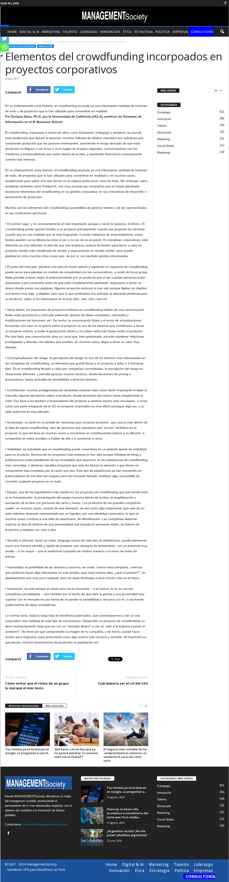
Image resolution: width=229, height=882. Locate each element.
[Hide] (2, 56)
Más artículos (54, 705)
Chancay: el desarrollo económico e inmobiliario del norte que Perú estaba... (127, 813)
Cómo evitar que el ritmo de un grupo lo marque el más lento (37, 685)
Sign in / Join (9, 3)
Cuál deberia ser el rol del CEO (123, 683)
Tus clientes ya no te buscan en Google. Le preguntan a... (126, 790)
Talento (70, 32)
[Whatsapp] (4, 47)
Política (162, 32)
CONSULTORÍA (202, 32)
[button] (222, 32)
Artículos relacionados (24, 705)
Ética (127, 32)
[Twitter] (4, 38)
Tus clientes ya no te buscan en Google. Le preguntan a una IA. (27, 751)
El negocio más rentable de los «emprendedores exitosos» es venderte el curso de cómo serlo (125, 755)
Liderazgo (89, 32)
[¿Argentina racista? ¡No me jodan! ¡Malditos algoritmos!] (92, 837)
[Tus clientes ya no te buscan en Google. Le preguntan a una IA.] (27, 729)
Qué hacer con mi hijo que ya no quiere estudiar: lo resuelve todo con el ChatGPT (76, 753)
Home (12, 32)
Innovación (110, 32)
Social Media (165, 146)
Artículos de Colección (20, 46)
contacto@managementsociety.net (45, 824)
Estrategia (143, 32)
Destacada (164, 132)
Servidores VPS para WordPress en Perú (36, 869)
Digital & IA (29, 32)
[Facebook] (225, 3)
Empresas (180, 32)
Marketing (51, 32)
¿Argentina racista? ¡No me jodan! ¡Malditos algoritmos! (127, 833)
